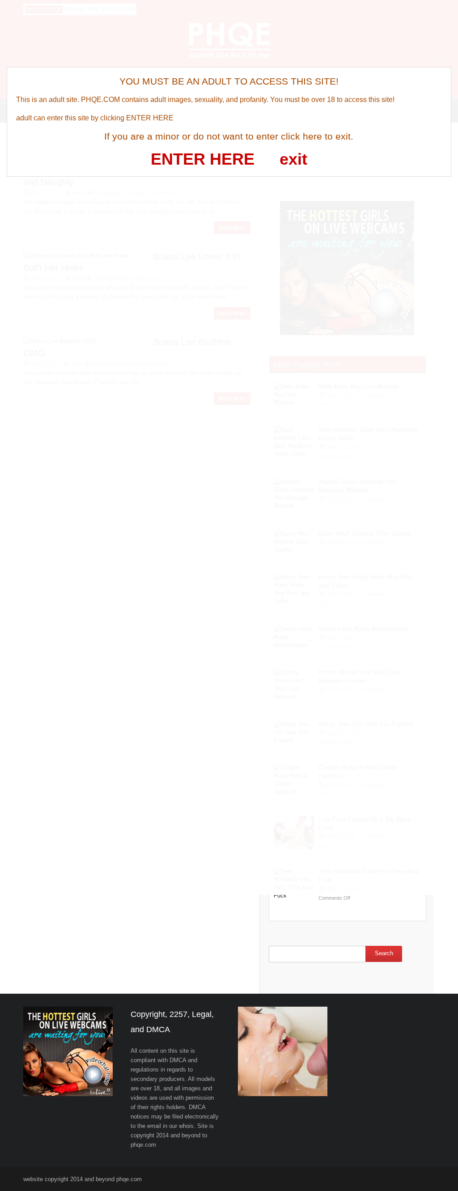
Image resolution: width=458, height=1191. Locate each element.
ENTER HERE (202, 159)
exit (293, 159)
